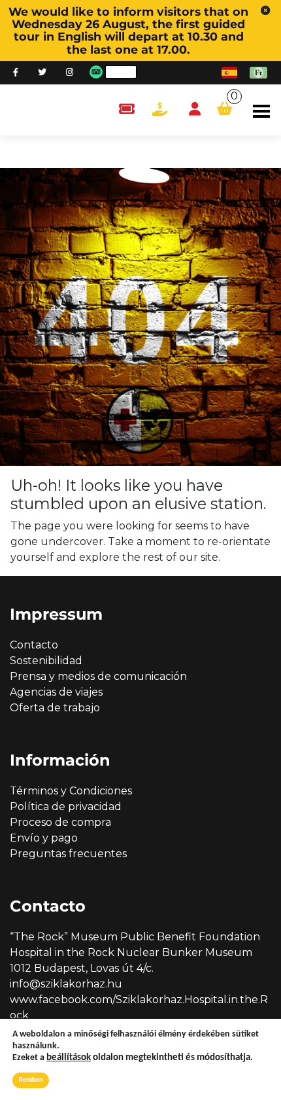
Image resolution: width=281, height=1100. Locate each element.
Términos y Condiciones (71, 791)
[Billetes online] (126, 109)
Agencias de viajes (56, 692)
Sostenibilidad (46, 660)
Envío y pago (44, 838)
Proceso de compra (60, 822)
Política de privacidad (66, 806)
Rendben (30, 1080)
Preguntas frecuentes (68, 853)
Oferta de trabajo (55, 707)
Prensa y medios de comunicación (98, 676)
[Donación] (160, 109)
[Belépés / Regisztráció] (194, 109)
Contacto (34, 645)
